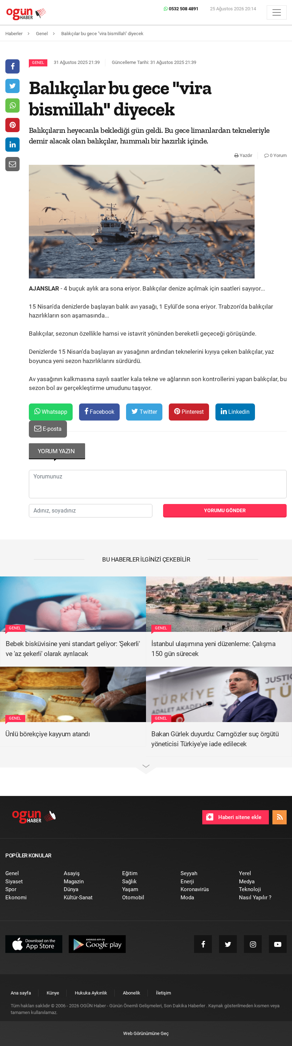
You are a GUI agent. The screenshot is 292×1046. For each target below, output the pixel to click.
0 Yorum (278, 155)
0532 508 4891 (183, 8)
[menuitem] (29, 873)
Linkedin (238, 411)
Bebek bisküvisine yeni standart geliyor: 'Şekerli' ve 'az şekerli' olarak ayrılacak (73, 649)
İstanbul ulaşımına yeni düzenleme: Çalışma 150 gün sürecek (213, 649)
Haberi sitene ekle (239, 817)
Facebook (101, 411)
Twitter (147, 411)
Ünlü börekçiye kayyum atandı (47, 734)
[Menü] (277, 12)
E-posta (51, 429)
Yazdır (245, 155)
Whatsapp (53, 411)
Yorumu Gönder (225, 510)
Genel (38, 62)
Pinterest (192, 411)
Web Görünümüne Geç (146, 1033)
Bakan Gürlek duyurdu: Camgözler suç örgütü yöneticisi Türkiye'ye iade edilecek (214, 739)
